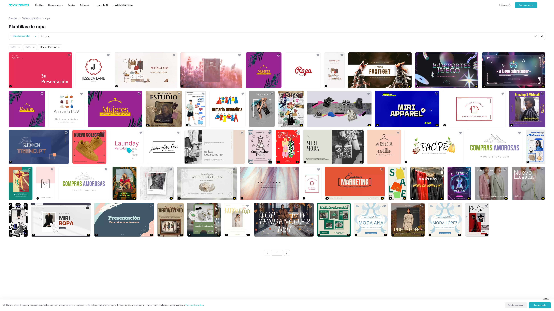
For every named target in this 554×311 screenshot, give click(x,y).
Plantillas (13, 18)
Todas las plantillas (31, 18)
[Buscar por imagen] (542, 36)
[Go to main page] (19, 6)
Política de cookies (195, 305)
